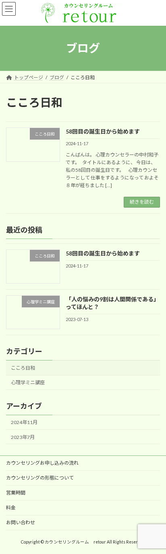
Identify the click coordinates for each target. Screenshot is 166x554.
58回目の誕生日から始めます (103, 131)
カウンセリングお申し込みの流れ (42, 463)
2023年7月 (23, 437)
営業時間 (15, 493)
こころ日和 (23, 368)
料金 (11, 508)
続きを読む (142, 202)
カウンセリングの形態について (40, 478)
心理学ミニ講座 (28, 382)
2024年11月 (24, 422)
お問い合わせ (20, 522)
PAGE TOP (154, 529)
